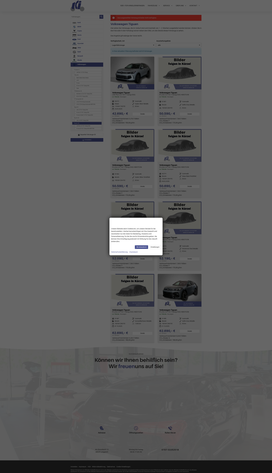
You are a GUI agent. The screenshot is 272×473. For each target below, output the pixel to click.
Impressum (133, 252)
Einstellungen (155, 247)
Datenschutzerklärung (119, 252)
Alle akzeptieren (141, 247)
